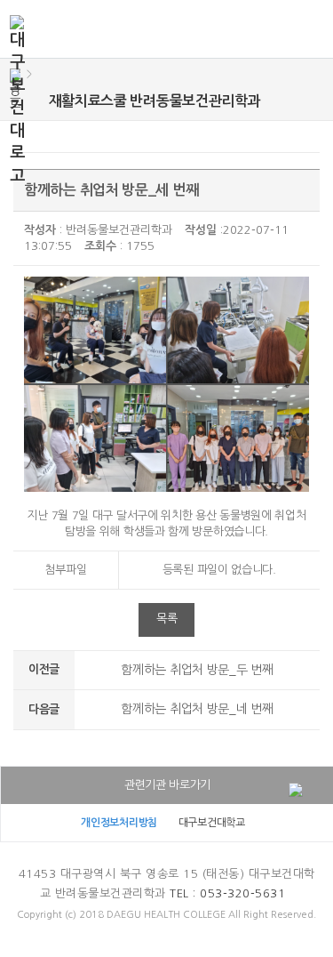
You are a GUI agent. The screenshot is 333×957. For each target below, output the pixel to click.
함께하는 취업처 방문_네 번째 (197, 709)
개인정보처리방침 (119, 822)
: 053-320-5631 (227, 893)
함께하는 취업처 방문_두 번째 (197, 669)
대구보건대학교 (211, 822)
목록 (166, 618)
